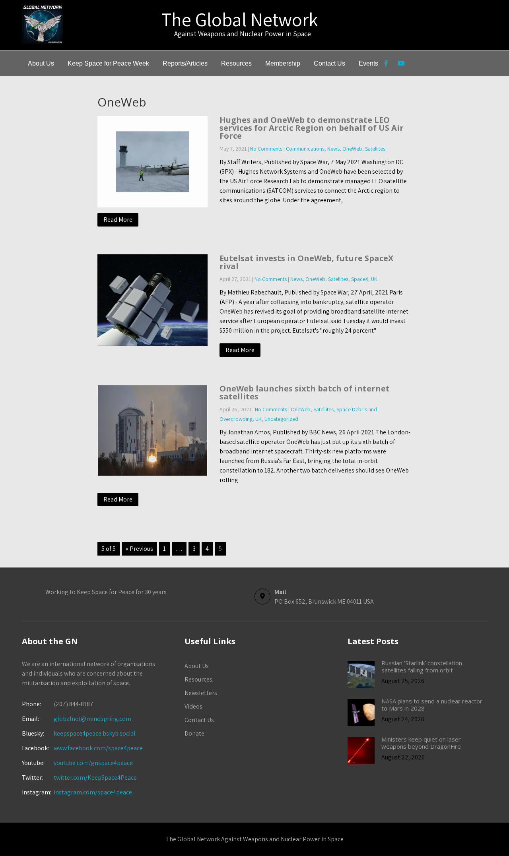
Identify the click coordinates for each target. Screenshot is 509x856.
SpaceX (359, 279)
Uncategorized (281, 418)
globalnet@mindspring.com (76, 719)
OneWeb (352, 148)
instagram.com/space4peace (93, 792)
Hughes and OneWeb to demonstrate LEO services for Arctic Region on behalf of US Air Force (312, 127)
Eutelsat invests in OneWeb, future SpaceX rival (306, 262)
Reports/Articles (185, 63)
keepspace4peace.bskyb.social (95, 733)
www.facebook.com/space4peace (98, 748)
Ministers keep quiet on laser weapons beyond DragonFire (421, 743)
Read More (117, 219)
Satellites (375, 148)
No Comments (266, 148)
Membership (282, 63)
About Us (41, 63)
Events (368, 63)
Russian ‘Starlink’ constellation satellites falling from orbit (421, 666)
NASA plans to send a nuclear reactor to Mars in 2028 (431, 704)
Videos (193, 706)
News (333, 148)
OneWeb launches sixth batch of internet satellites (305, 392)
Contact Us (329, 63)
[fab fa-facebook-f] (386, 64)
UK (374, 279)
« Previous (139, 548)
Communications (305, 148)
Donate (194, 733)
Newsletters (201, 693)
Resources (236, 63)
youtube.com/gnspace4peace (93, 763)
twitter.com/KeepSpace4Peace (95, 777)
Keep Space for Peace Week (108, 63)
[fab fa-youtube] (401, 64)
